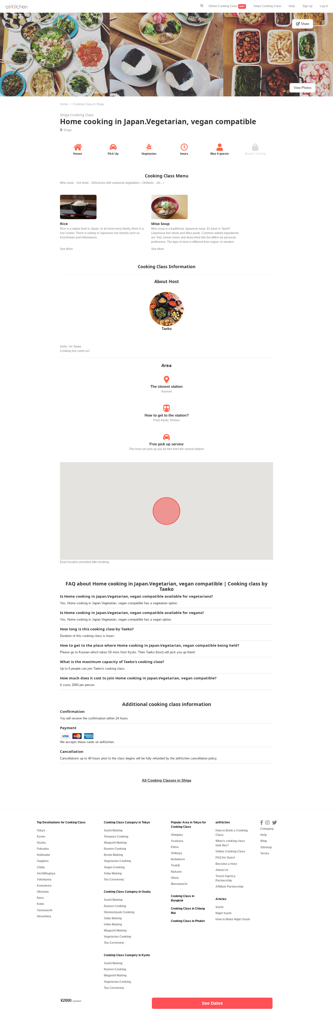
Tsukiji (175, 865)
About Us (221, 870)
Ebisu (175, 847)
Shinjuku (177, 835)
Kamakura (44, 885)
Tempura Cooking (116, 836)
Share (304, 24)
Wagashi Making (115, 842)
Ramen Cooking (115, 848)
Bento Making (113, 855)
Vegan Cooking (114, 867)
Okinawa (43, 891)
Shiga (67, 130)
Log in (324, 6)
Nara (40, 898)
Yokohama (44, 879)
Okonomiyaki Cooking (119, 912)
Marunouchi (179, 884)
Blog (263, 841)
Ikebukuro (178, 859)
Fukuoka (43, 848)
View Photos (303, 88)
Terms (264, 853)
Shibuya (176, 853)
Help (292, 6)
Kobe (40, 904)
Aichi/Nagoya (46, 873)
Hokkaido (43, 855)
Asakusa (177, 841)
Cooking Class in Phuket (188, 921)
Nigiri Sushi (223, 913)
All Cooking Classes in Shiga (166, 780)
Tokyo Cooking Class (267, 6)
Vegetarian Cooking (117, 861)
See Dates (212, 1003)
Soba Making (113, 873)
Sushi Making (113, 830)
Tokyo (41, 830)
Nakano (176, 871)
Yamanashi (44, 910)
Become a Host (226, 864)
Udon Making (113, 924)
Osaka (41, 842)
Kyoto (41, 836)
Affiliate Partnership (229, 886)
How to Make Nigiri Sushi (232, 919)
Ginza (175, 878)
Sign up (307, 6)
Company (267, 828)
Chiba (41, 867)
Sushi (219, 907)
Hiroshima (44, 916)
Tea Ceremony (114, 879)
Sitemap (266, 847)
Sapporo (43, 861)
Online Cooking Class (226, 6)
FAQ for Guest (225, 857)
